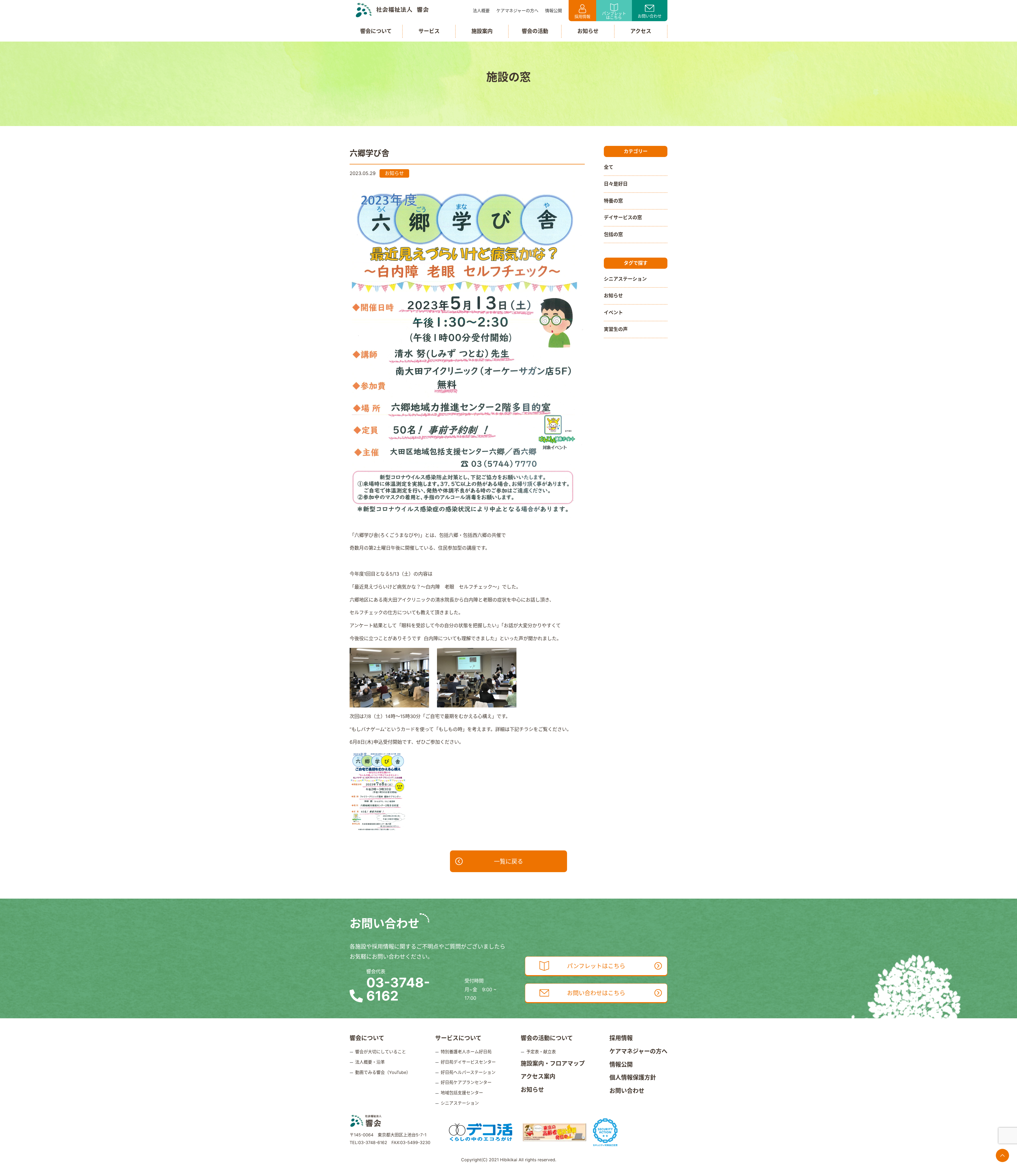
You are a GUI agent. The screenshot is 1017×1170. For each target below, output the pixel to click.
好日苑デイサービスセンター (468, 1062)
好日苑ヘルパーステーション (468, 1072)
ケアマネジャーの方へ (638, 1051)
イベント (613, 312)
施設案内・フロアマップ (553, 1063)
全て (608, 167)
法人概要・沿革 (370, 1062)
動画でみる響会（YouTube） (383, 1072)
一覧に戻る (508, 861)
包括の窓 (613, 234)
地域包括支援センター (462, 1092)
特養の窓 (613, 201)
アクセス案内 (538, 1076)
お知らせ (613, 295)
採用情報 (582, 16)
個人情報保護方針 (632, 1077)
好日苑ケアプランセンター (466, 1082)
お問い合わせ (650, 16)
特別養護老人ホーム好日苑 (466, 1051)
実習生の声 (616, 329)
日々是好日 (616, 184)
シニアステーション (625, 279)
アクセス (640, 31)
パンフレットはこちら (614, 15)
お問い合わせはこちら (596, 992)
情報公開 (621, 1064)
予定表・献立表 (541, 1051)
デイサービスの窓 (623, 217)
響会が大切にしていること (380, 1051)
